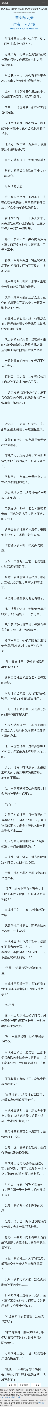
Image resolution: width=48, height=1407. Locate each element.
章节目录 (25, 1385)
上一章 (13, 1385)
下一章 (34, 1385)
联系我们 (41, 1403)
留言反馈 (34, 28)
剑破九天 (26, 17)
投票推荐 (15, 28)
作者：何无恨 (24, 24)
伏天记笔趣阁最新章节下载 (10, 1397)
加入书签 (25, 28)
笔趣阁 (5, 3)
